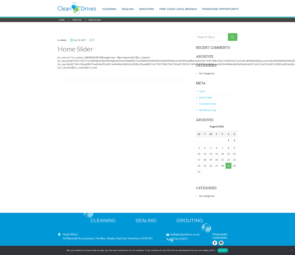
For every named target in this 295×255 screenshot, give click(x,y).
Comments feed (207, 103)
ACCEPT (223, 250)
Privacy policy (219, 233)
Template (77, 20)
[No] (291, 250)
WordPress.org (207, 109)
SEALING (128, 9)
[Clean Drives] (77, 8)
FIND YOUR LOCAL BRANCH (178, 9)
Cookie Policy (219, 237)
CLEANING (109, 9)
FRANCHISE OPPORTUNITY (220, 9)
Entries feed (205, 97)
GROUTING (146, 9)
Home (62, 20)
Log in (202, 91)
